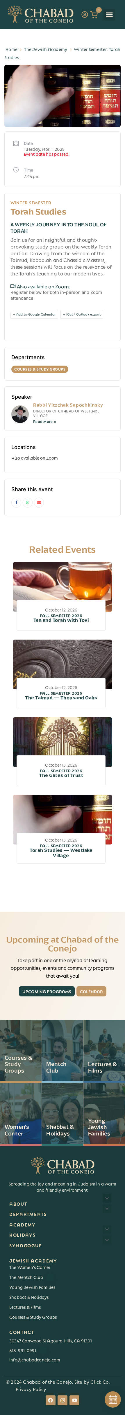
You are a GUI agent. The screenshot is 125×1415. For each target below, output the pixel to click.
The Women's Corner (30, 1267)
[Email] (39, 503)
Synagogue (25, 1245)
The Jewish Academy (45, 49)
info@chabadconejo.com (34, 1359)
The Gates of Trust (61, 773)
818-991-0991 (26, 1350)
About (18, 1203)
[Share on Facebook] (16, 503)
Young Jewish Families (32, 1287)
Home (11, 49)
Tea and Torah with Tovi (61, 618)
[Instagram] (62, 1400)
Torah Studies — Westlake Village (61, 851)
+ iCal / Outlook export (82, 314)
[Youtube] (74, 1400)
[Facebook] (51, 1400)
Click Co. (100, 1381)
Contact (21, 1332)
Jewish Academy (33, 1260)
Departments (28, 1214)
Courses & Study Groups (33, 1317)
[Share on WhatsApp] (28, 503)
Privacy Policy (31, 1389)
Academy (22, 1224)
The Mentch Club (30, 1277)
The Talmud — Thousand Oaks (61, 695)
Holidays (22, 1234)
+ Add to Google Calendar (34, 314)
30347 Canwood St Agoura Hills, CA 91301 (50, 1340)
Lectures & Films (25, 1307)
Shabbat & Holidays (29, 1297)
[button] (109, 14)
